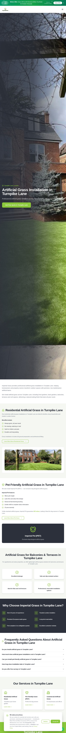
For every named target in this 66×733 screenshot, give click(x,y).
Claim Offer (58, 3)
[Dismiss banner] (63, 3)
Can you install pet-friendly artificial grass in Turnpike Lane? (22, 659)
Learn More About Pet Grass (11, 518)
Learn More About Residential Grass (14, 441)
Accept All (55, 721)
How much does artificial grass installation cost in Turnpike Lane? (23, 654)
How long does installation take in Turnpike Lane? (18, 664)
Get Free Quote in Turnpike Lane (16, 205)
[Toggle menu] (62, 9)
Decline (46, 721)
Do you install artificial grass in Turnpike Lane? (17, 649)
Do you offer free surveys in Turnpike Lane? (16, 669)
